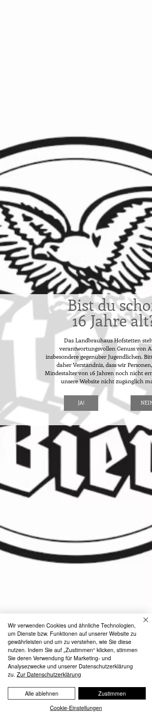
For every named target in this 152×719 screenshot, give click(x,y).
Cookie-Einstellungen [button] (76, 708)
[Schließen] (141, 624)
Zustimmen (112, 693)
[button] (81, 403)
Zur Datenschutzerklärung (49, 674)
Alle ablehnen (41, 693)
